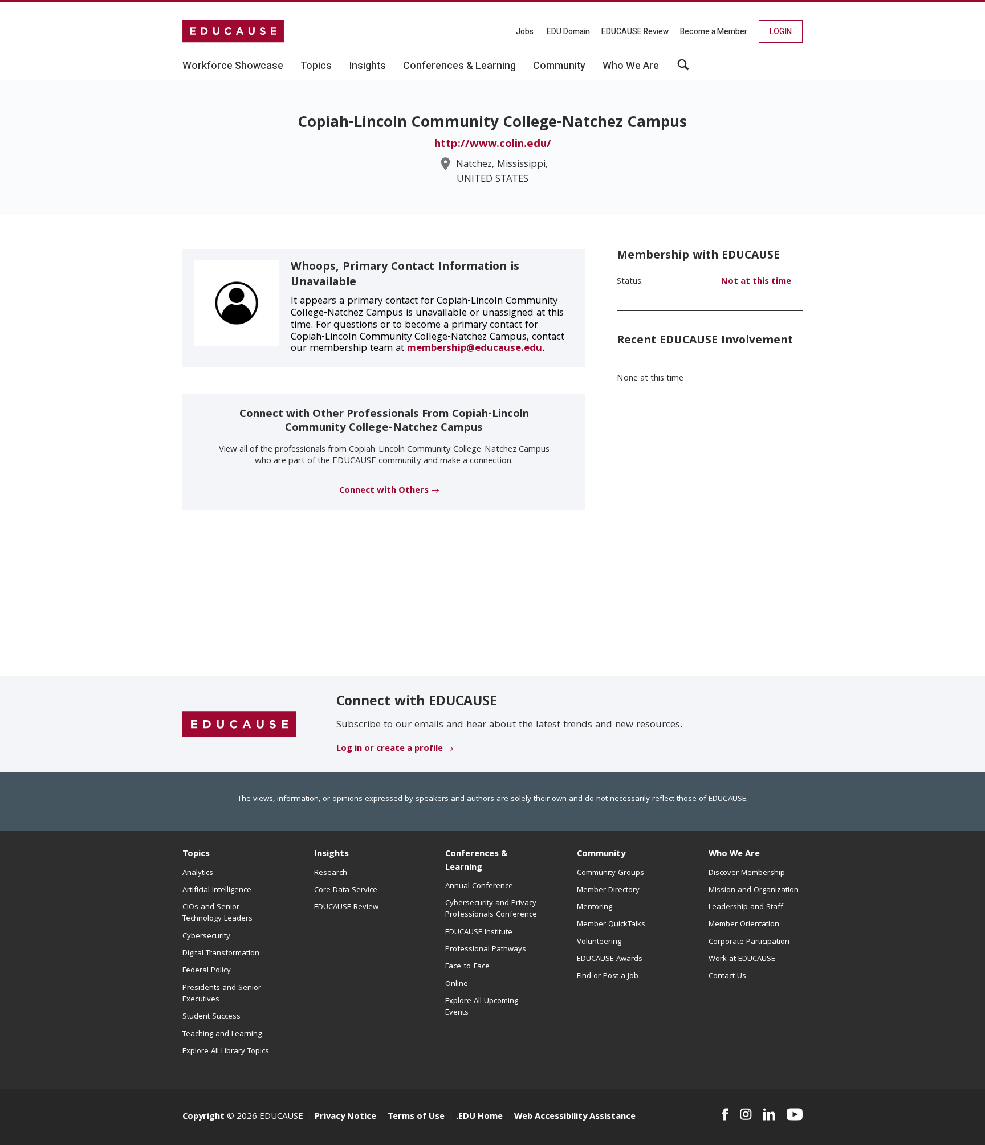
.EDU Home (479, 1117)
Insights (331, 854)
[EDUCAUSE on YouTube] (795, 1114)
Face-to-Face (467, 966)
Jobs (525, 32)
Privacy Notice (345, 1117)
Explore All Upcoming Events (481, 1007)
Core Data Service (345, 890)
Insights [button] (367, 66)
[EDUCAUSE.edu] (233, 31)
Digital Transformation (220, 953)
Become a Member (713, 32)
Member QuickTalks (611, 924)
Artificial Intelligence (216, 890)
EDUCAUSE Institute (478, 932)
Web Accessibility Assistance (575, 1117)
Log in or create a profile (389, 749)
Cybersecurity (206, 936)
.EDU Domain (567, 32)
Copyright (203, 1117)
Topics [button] (316, 66)
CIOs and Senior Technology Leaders (217, 913)
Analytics (197, 873)
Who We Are (734, 854)
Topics (196, 854)
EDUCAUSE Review (635, 32)
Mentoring (594, 907)
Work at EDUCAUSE (742, 959)
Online (456, 984)
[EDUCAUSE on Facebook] (725, 1114)
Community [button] (559, 66)
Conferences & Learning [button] (459, 66)
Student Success (211, 1017)
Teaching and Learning (222, 1034)
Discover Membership (747, 873)
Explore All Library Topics (225, 1051)
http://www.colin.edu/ (492, 145)
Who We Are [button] (631, 66)
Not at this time (756, 282)
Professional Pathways (485, 949)
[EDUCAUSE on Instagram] (746, 1114)
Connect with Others (384, 491)
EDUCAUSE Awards (609, 959)
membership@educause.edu (474, 349)
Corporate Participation (749, 942)
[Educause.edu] (239, 724)
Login (781, 32)
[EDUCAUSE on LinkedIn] (769, 1114)
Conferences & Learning (476, 861)
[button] (683, 69)
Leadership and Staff (746, 907)
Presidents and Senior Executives (221, 994)
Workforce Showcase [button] (232, 66)
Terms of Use (416, 1117)
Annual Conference (479, 886)
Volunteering (599, 942)
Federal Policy (206, 970)
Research (330, 873)
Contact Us (727, 976)
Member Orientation (744, 924)
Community (601, 854)
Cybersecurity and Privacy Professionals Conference (491, 909)
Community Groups (610, 873)
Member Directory (608, 890)
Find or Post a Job (607, 976)
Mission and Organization (754, 890)
